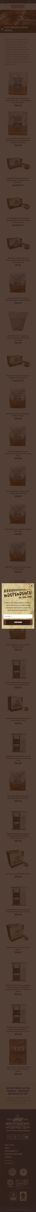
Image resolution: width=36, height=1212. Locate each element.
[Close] (31, 585)
